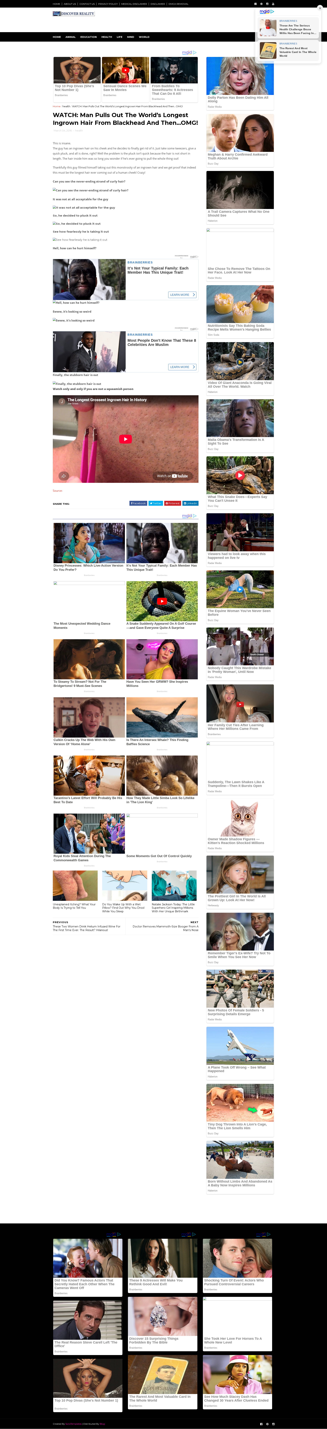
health (66, 106)
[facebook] (256, 4)
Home (57, 36)
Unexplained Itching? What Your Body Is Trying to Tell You (74, 906)
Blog (102, 1423)
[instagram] (267, 4)
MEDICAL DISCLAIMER (134, 3)
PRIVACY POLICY (108, 3)
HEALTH (106, 36)
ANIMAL (70, 36)
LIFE (119, 36)
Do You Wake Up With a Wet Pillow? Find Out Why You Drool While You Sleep (123, 908)
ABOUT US (70, 3)
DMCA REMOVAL (178, 3)
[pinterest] (261, 4)
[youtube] (273, 4)
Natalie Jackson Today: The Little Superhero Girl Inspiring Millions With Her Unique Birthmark (173, 908)
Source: (57, 490)
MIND (130, 36)
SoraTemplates (73, 1423)
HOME (56, 3)
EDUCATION (88, 36)
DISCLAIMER (158, 3)
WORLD (144, 36)
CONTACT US (87, 3)
